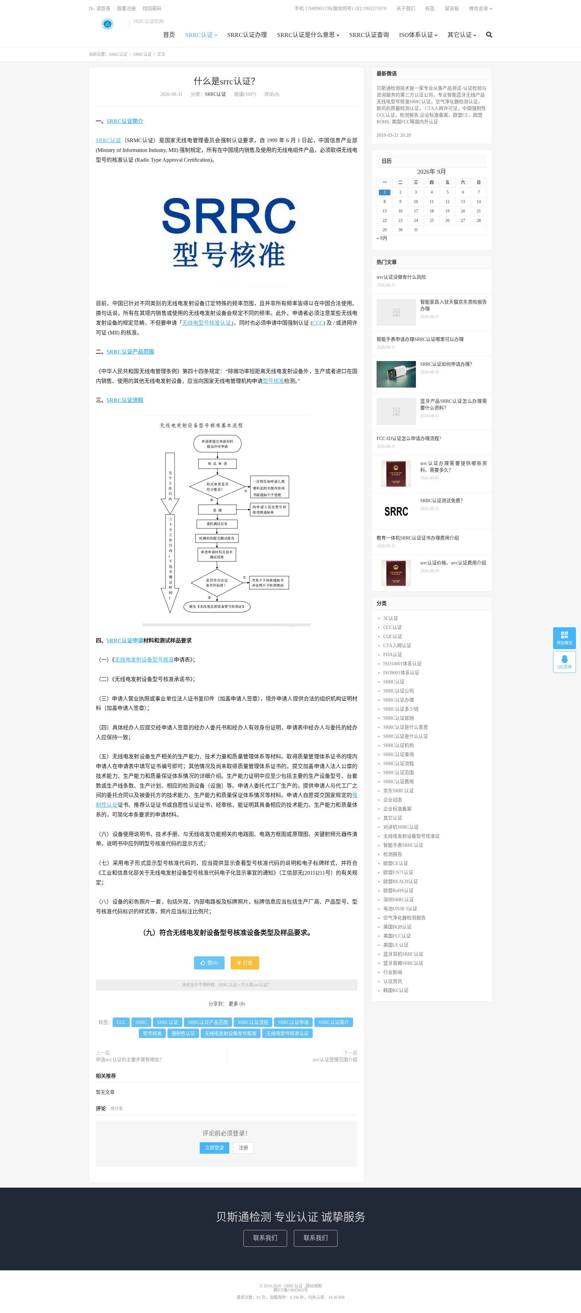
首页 (169, 35)
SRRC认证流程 (125, 400)
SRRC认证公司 (398, 690)
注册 (243, 1147)
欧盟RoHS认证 (398, 890)
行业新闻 (392, 972)
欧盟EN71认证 (398, 872)
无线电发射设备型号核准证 (411, 836)
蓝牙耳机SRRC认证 (403, 954)
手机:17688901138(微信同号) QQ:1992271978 (340, 8)
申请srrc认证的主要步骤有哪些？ (130, 1059)
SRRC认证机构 (398, 745)
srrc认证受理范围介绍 (335, 1059)
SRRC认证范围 (398, 772)
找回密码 (152, 8)
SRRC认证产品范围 (130, 352)
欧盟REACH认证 (400, 881)
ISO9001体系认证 (401, 672)
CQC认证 (392, 636)
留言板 (452, 8)
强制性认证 (183, 1033)
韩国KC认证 (396, 990)
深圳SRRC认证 (398, 899)
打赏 (247, 962)
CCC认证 (392, 627)
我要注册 (126, 8)
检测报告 (392, 854)
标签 (430, 8)
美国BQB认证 (397, 926)
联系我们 (265, 1238)
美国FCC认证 (397, 936)
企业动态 (392, 799)
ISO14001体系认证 (402, 663)
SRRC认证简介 (125, 121)
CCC (317, 323)
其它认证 (460, 35)
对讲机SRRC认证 (401, 827)
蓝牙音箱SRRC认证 (403, 963)
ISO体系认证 (416, 35)
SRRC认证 (107, 23)
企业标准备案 (397, 808)
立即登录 (214, 1147)
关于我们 (405, 8)
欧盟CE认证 (395, 863)
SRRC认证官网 (398, 718)
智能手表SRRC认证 (403, 845)
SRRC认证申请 (125, 640)
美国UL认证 (396, 945)
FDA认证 (392, 654)
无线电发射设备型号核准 (144, 660)
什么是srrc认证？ (227, 81)
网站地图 (314, 1286)
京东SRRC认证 (398, 790)
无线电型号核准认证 (206, 323)
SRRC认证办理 (247, 35)
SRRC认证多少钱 (401, 709)
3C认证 (390, 618)
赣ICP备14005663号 (290, 1290)
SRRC (141, 1022)
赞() (212, 962)
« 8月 (382, 238)
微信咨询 (478, 8)
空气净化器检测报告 (404, 917)
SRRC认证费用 (398, 781)
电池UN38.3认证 (400, 908)
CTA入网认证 (397, 645)
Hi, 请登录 (99, 8)
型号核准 (273, 381)
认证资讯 (392, 981)
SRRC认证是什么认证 (405, 736)
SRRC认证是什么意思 (306, 35)
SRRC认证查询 (369, 35)
